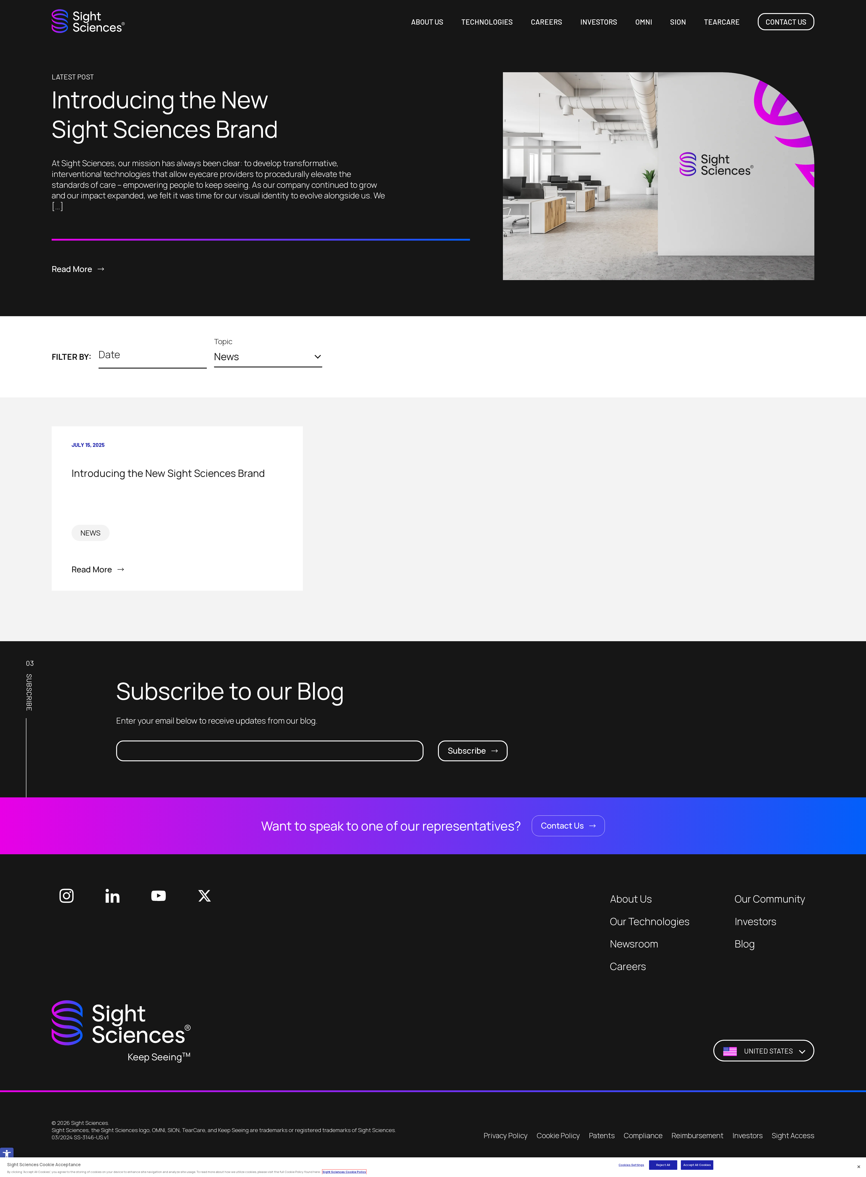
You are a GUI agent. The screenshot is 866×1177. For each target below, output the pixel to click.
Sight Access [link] (793, 1135)
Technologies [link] (487, 21)
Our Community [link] (770, 898)
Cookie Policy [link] (558, 1135)
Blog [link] (745, 943)
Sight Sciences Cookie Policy (344, 1172)
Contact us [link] (786, 21)
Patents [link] (602, 1135)
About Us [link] (427, 21)
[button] (268, 356)
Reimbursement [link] (697, 1135)
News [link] (91, 532)
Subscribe (467, 750)
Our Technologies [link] (650, 921)
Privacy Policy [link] (506, 1135)
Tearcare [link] (722, 21)
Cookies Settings (631, 1165)
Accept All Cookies (697, 1165)
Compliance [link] (643, 1135)
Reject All (663, 1165)
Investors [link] (598, 21)
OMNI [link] (643, 21)
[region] (433, 1167)
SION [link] (678, 21)
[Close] (859, 1167)
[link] (7, 1154)
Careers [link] (546, 21)
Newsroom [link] (634, 943)
